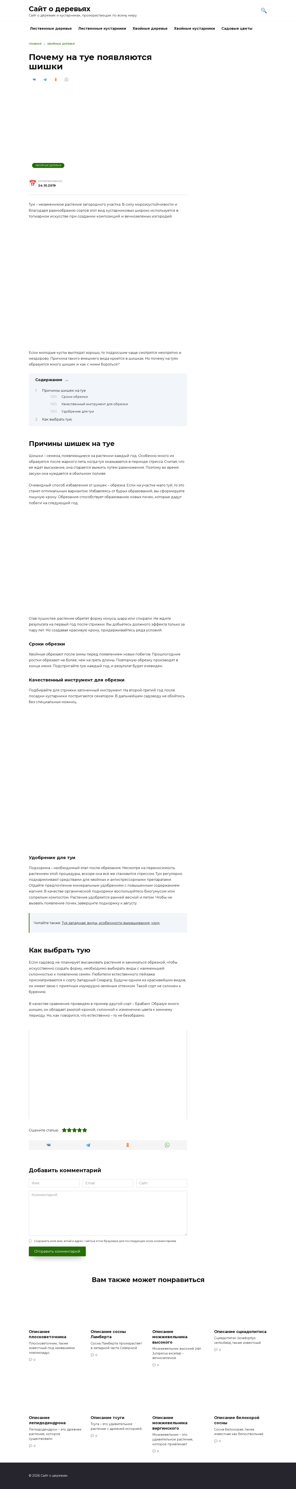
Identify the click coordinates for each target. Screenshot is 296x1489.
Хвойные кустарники (194, 28)
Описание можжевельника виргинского (169, 1422)
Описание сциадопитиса (240, 1331)
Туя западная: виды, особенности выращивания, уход (111, 923)
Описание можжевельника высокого (169, 1336)
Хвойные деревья (150, 28)
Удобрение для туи (78, 411)
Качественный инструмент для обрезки (95, 404)
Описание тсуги (107, 1417)
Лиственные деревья (51, 28)
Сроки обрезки (75, 397)
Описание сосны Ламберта (108, 1334)
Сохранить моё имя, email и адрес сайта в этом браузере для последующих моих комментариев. (105, 1241)
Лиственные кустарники (102, 28)
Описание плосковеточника (47, 1334)
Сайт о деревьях (59, 9)
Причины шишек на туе (64, 391)
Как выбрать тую (57, 419)
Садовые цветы (236, 28)
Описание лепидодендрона (47, 1420)
